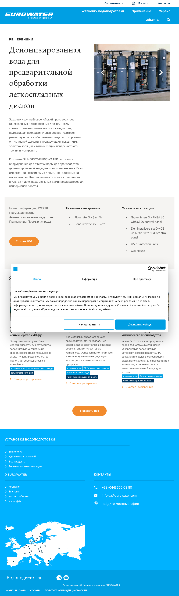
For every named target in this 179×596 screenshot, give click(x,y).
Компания (14, 486)
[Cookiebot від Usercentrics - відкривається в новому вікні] (150, 268)
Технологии (15, 451)
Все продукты (17, 461)
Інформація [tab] (89, 278)
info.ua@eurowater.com (119, 495)
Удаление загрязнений (22, 456)
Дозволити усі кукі (140, 324)
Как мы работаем (19, 496)
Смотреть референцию (27, 379)
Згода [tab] (37, 278)
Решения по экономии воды (25, 466)
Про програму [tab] (142, 278)
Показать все (89, 410)
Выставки (14, 491)
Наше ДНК (15, 501)
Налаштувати (87, 324)
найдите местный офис (120, 504)
